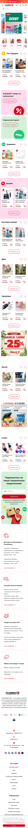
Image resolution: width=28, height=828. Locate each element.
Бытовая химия (14, 767)
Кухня (14, 779)
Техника (14, 788)
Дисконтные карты (14, 802)
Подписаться (14, 496)
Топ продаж (12, 1)
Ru (16, 12)
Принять (14, 825)
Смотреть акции (10, 101)
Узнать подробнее (9, 568)
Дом (14, 770)
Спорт (14, 785)
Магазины (14, 805)
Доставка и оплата (14, 808)
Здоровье (14, 773)
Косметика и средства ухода (14, 776)
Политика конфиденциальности (14, 814)
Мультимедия (14, 782)
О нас (14, 799)
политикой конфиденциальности (15, 822)
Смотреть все (14, 83)
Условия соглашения (14, 811)
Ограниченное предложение (18, 1)
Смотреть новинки (10, 125)
